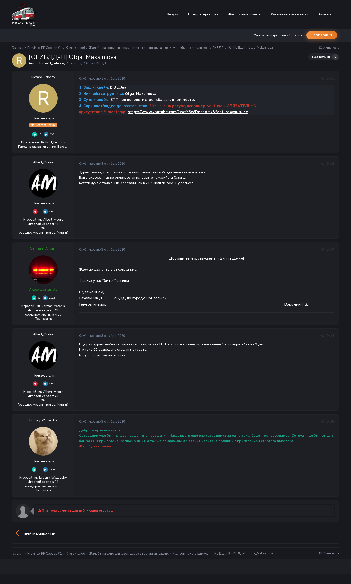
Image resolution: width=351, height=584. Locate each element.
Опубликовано (102, 78)
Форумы (172, 14)
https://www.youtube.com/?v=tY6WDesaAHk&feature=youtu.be (188, 112)
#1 (332, 78)
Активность (326, 14)
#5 (332, 422)
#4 (332, 336)
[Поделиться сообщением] (322, 78)
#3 (332, 249)
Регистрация (321, 35)
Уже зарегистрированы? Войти (277, 35)
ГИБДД (100, 63)
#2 (332, 164)
